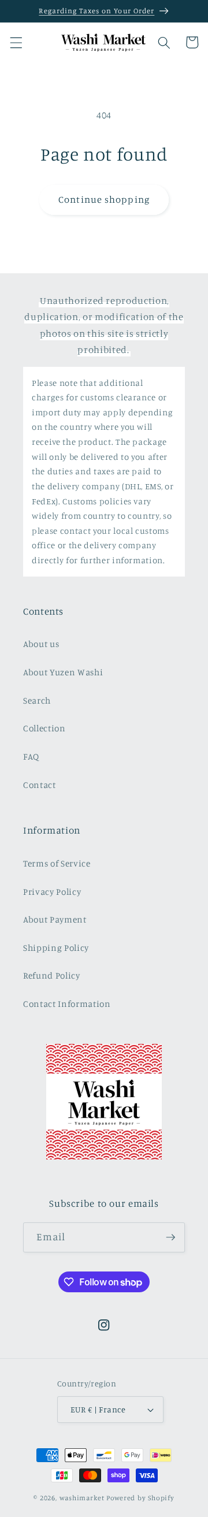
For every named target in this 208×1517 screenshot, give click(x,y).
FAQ (31, 756)
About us (41, 643)
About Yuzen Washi (63, 672)
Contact (39, 784)
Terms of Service (57, 863)
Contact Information (67, 1003)
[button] (15, 42)
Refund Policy (51, 975)
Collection (44, 728)
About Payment (55, 919)
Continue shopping (104, 199)
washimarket (82, 1497)
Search (37, 700)
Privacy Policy (52, 891)
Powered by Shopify (140, 1497)
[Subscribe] (170, 1237)
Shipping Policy (56, 947)
